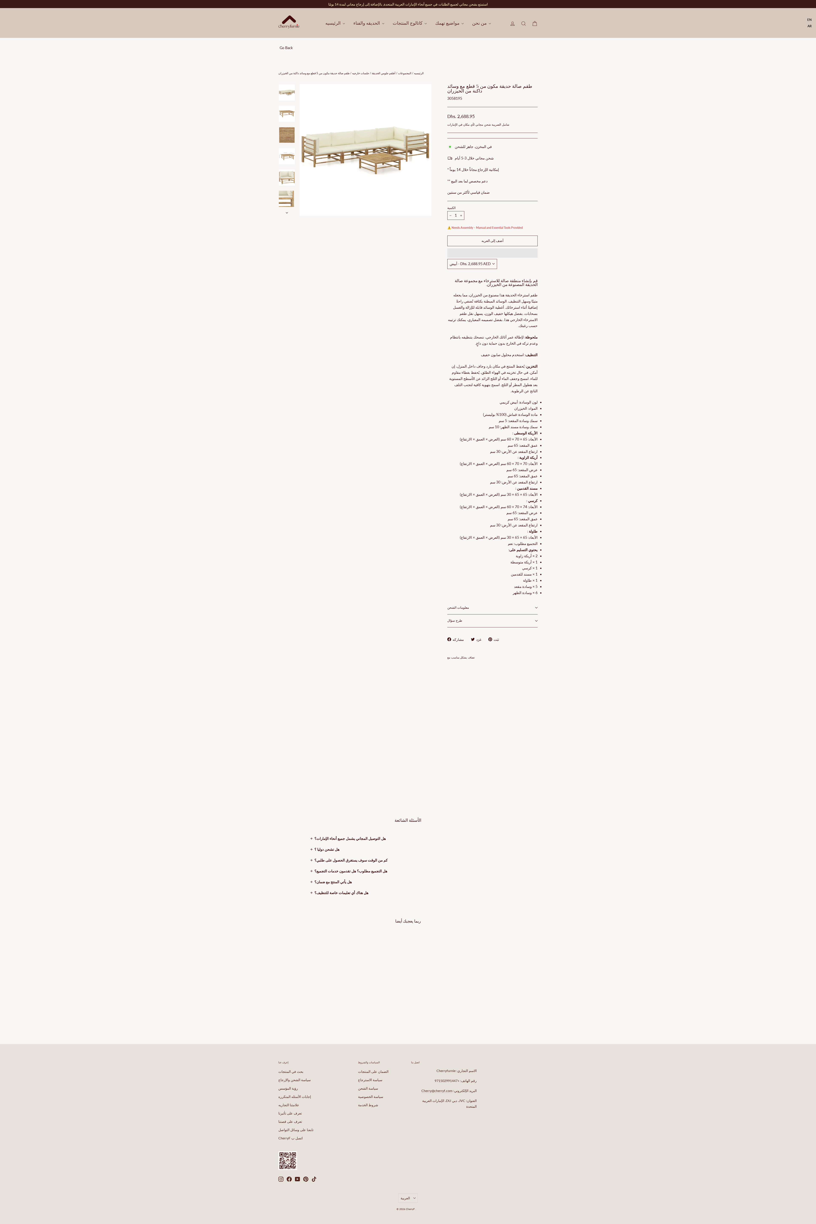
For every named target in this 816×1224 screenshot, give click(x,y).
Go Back (286, 47)
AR (810, 26)
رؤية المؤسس (288, 1088)
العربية (405, 1198)
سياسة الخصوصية (370, 1097)
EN (809, 19)
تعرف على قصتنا (290, 1121)
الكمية (451, 208)
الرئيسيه (333, 23)
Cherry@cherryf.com (436, 1091)
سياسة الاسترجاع (370, 1080)
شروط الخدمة (368, 1105)
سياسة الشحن (368, 1088)
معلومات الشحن (458, 607)
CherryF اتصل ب (290, 1138)
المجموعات (404, 73)
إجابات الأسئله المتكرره (294, 1097)
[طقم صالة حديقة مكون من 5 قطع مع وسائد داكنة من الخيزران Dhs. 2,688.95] (454, 711)
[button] (492, 253)
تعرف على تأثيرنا (290, 1113)
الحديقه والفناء (367, 23)
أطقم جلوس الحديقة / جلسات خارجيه (373, 73)
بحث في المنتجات (290, 1071)
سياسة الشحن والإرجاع (294, 1080)
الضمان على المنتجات (373, 1071)
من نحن (480, 23)
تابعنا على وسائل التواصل (295, 1130)
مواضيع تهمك (447, 23)
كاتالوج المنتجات (408, 23)
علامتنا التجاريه (288, 1105)
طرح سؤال (454, 620)
